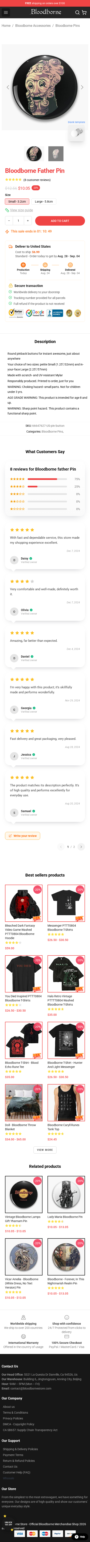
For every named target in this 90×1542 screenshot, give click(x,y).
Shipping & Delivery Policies (20, 1449)
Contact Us (10, 1466)
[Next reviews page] (81, 847)
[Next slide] (81, 87)
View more (45, 1150)
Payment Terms (13, 1455)
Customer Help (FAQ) (16, 1472)
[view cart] (84, 12)
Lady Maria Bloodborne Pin (65, 1217)
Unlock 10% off (8, 1523)
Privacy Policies (13, 1418)
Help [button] (82, 1536)
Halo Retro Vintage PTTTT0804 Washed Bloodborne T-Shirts (61, 1000)
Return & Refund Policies (19, 1460)
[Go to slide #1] (34, 153)
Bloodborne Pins (67, 26)
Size (8, 195)
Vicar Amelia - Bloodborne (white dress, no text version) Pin (21, 1283)
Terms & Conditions (15, 1412)
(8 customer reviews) (37, 180)
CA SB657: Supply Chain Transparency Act (30, 1430)
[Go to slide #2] (56, 153)
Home (6, 26)
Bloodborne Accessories (33, 26)
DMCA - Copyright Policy (18, 1424)
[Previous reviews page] (61, 847)
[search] (77, 12)
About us (9, 1406)
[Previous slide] (8, 87)
